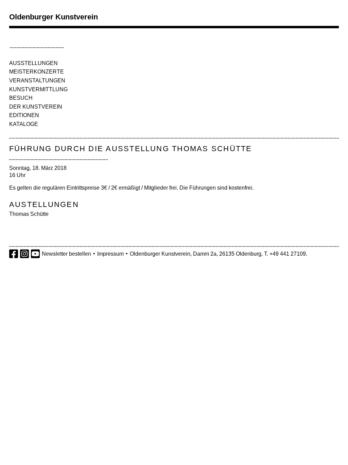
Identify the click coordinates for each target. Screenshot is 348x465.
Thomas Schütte (29, 214)
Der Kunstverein (35, 107)
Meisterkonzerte (36, 72)
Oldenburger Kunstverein (53, 17)
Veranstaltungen (37, 80)
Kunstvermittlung (38, 89)
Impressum (110, 254)
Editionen (24, 115)
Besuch (21, 98)
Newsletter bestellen (66, 254)
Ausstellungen (33, 63)
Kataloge (23, 124)
